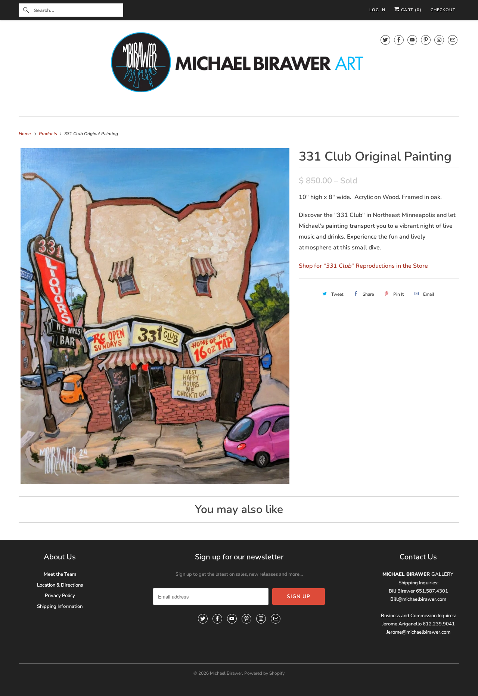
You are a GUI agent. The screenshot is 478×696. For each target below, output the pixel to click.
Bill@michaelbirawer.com (418, 599)
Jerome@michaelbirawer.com (418, 632)
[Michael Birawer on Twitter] (385, 39)
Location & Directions (60, 585)
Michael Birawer (226, 673)
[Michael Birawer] (239, 63)
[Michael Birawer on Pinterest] (426, 39)
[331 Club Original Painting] (155, 316)
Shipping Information (60, 606)
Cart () (411, 10)
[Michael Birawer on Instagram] (439, 39)
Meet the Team (60, 574)
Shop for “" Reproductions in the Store (363, 266)
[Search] (26, 10)
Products (48, 134)
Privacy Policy (60, 595)
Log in (377, 10)
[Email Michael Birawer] (452, 39)
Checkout (443, 10)
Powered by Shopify (264, 673)
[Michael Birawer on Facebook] (399, 39)
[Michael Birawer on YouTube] (412, 39)
